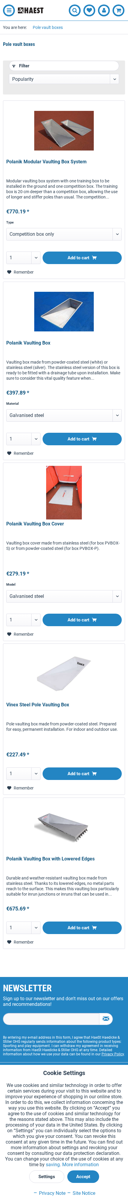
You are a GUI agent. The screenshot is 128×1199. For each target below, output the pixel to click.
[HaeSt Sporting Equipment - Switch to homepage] (30, 10)
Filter (23, 66)
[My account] (104, 10)
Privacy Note (51, 1193)
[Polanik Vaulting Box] (64, 312)
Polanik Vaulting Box (28, 343)
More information (80, 1164)
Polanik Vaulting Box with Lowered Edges (50, 859)
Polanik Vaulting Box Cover (35, 524)
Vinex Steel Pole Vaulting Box (37, 705)
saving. (54, 1164)
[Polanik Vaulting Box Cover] (64, 492)
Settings (46, 1176)
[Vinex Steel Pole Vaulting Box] (64, 673)
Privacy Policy (113, 1054)
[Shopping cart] (118, 10)
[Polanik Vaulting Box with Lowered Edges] (64, 827)
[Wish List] (89, 10)
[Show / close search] (75, 10)
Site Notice (83, 1193)
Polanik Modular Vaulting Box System (46, 162)
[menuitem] (7, 10)
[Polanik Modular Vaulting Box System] (64, 130)
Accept (83, 1176)
